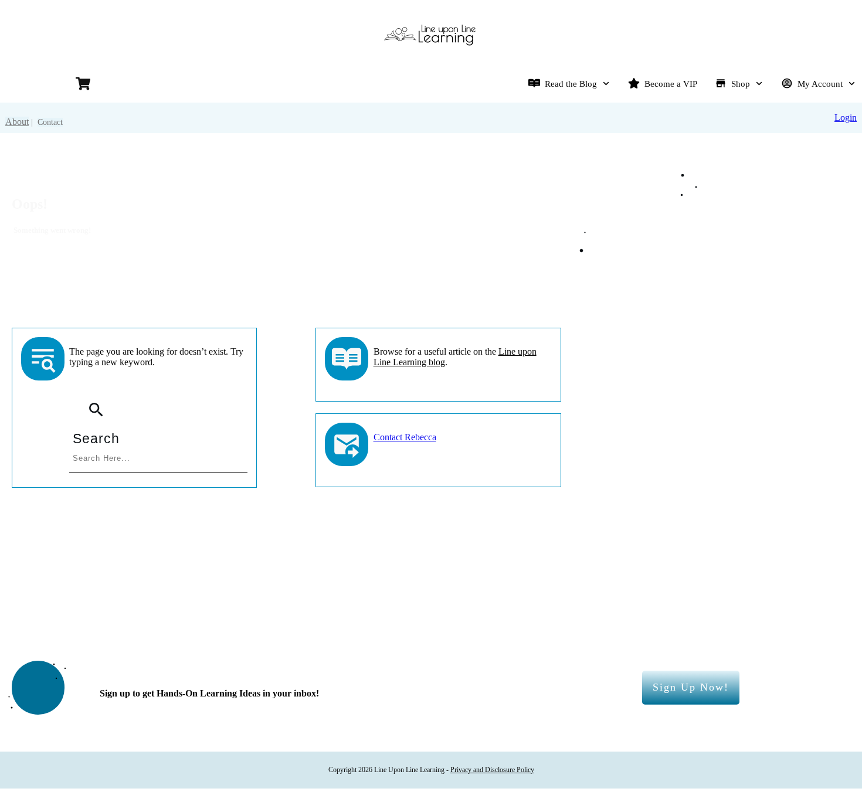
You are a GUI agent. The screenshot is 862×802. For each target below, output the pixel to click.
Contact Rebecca (405, 437)
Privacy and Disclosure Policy (492, 770)
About (17, 122)
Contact (50, 122)
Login (845, 118)
